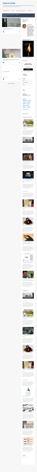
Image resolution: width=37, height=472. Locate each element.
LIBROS (13, 10)
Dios (29, 100)
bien (24, 105)
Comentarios (25, 75)
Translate (29, 95)
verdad (24, 103)
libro (27, 105)
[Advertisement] (11, 41)
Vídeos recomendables (20, 10)
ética (28, 103)
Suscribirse (28, 69)
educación (25, 100)
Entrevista (30, 10)
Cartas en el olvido (9, 3)
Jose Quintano (29, 24)
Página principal (6, 10)
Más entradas (11, 83)
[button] (19, 32)
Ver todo (5, 16)
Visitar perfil (29, 36)
